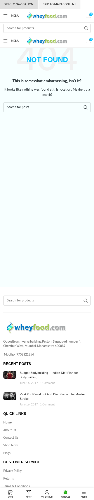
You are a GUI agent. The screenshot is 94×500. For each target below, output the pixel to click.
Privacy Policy (12, 471)
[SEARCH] (86, 28)
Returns (8, 478)
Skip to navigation (18, 4)
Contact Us (10, 437)
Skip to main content (59, 4)
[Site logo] (47, 15)
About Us (9, 430)
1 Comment (47, 383)
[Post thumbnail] (9, 378)
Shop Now (10, 445)
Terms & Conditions (16, 486)
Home (7, 422)
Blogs (6, 453)
